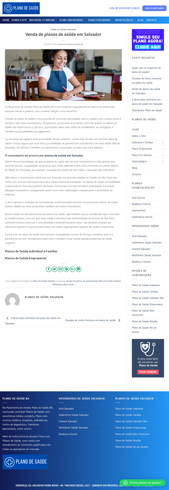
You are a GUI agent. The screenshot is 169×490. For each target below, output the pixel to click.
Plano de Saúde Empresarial (147, 304)
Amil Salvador (139, 236)
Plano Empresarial (71, 20)
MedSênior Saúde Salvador (146, 255)
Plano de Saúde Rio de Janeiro (144, 330)
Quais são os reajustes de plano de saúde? (146, 70)
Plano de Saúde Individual (146, 285)
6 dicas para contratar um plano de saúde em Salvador (147, 102)
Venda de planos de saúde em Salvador (146, 91)
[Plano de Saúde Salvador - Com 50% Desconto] (21, 8)
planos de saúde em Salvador (64, 155)
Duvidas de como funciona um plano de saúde (91, 320)
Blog (141, 20)
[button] (143, 482)
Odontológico (124, 20)
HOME (5, 20)
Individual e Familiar (42, 20)
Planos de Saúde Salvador (70, 44)
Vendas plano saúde (64, 284)
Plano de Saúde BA (42, 408)
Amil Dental (138, 198)
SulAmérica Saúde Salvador (147, 242)
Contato (151, 20)
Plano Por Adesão (99, 20)
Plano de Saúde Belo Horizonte (143, 313)
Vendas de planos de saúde (78, 281)
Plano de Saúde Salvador (63, 29)
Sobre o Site (19, 20)
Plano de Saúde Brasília (144, 321)
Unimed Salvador (141, 249)
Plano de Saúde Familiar (145, 292)
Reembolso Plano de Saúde (147, 110)
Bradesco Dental (141, 204)
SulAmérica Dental (142, 217)
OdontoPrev (139, 210)
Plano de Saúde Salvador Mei (148, 298)
